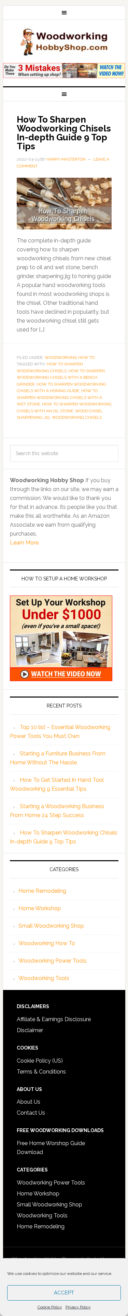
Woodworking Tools (43, 978)
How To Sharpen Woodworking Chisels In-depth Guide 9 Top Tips (64, 132)
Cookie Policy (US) (40, 1060)
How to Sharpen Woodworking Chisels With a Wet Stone (59, 397)
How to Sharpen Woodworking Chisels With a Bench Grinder (61, 377)
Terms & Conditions (41, 1071)
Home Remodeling (42, 891)
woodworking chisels (77, 417)
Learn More (24, 542)
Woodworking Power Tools (52, 960)
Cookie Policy (50, 1307)
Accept (64, 1293)
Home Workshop (39, 908)
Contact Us (31, 1113)
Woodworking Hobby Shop (64, 42)
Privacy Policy (78, 1307)
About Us (28, 1102)
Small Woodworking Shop (51, 926)
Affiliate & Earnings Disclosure (54, 1019)
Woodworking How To (70, 357)
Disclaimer (30, 1030)
